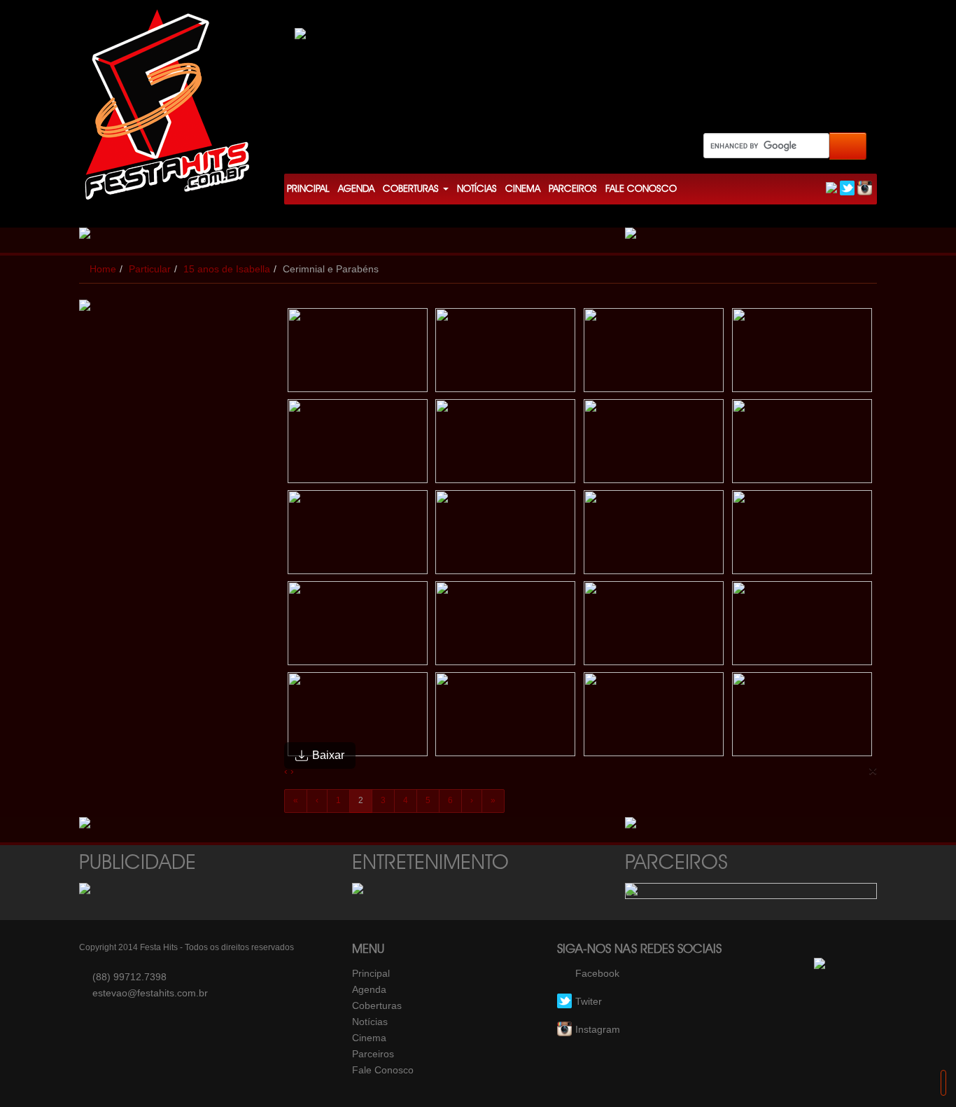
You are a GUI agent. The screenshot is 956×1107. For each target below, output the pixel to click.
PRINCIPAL (308, 189)
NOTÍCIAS (477, 189)
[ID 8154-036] (803, 626)
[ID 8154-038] (506, 717)
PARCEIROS (573, 189)
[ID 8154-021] (358, 353)
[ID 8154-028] (803, 444)
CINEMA (522, 189)
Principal (371, 973)
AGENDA (356, 189)
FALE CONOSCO (641, 189)
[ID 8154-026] (506, 444)
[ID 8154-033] (358, 626)
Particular (150, 268)
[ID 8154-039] (654, 717)
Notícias (370, 1021)
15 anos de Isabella (226, 268)
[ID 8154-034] (506, 626)
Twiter (588, 1001)
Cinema (369, 1037)
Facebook (597, 973)
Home (103, 268)
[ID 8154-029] (358, 535)
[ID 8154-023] (654, 353)
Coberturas (377, 1005)
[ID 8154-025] (358, 444)
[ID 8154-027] (654, 444)
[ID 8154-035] (654, 626)
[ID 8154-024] (803, 353)
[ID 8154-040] (803, 717)
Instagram (597, 1029)
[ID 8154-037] (358, 717)
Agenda (369, 989)
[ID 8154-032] (803, 535)
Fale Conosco (383, 1069)
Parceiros (373, 1053)
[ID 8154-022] (506, 353)
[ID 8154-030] (506, 535)
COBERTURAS (412, 189)
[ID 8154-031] (654, 535)
